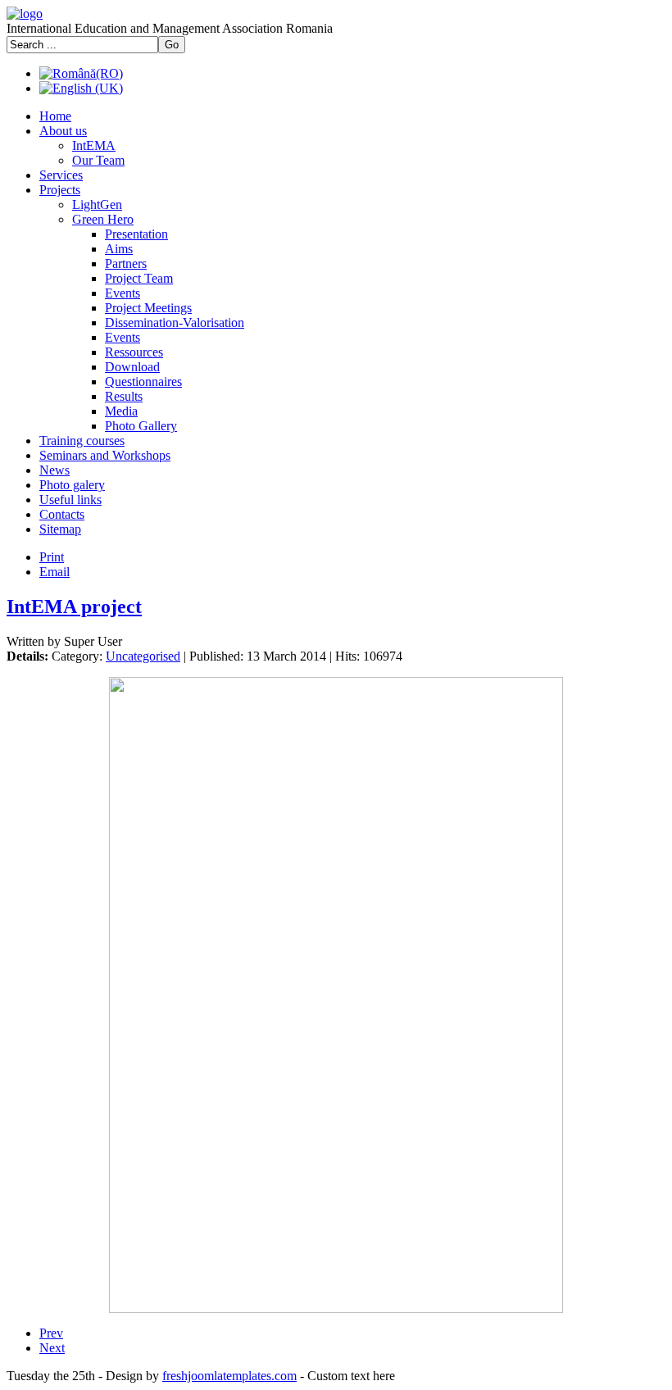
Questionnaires (143, 381)
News (54, 470)
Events (122, 293)
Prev (51, 1333)
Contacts (61, 514)
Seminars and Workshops (104, 455)
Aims (119, 249)
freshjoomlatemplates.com (229, 1376)
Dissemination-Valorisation (174, 322)
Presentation (136, 234)
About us (63, 131)
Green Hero (103, 219)
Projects (59, 190)
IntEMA (94, 145)
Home (55, 116)
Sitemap (60, 529)
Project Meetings (148, 308)
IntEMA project (74, 606)
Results (124, 396)
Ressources (134, 352)
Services (61, 175)
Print (51, 557)
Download (132, 367)
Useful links (70, 499)
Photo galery (72, 485)
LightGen (97, 204)
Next (52, 1348)
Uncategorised (143, 656)
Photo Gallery (141, 426)
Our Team (98, 160)
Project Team (139, 278)
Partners (126, 263)
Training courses (82, 440)
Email (54, 572)
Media (121, 411)
